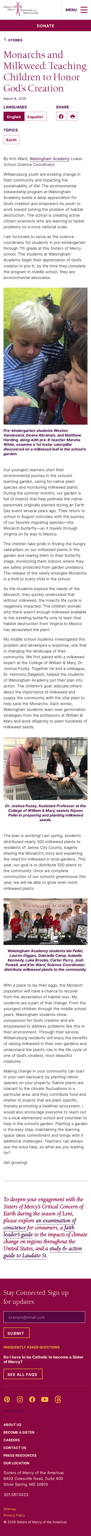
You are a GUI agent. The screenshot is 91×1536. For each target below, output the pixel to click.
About (13, 1425)
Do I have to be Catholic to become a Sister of (44, 1359)
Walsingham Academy (49, 158)
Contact (15, 1448)
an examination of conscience (40, 1224)
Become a (19, 1432)
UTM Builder (14, 1411)
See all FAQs (22, 1374)
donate (45, 26)
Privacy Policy (14, 1515)
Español (35, 116)
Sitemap (10, 1509)
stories (15, 40)
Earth (11, 140)
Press (20, 1455)
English (14, 116)
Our (17, 1463)
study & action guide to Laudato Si (43, 1252)
